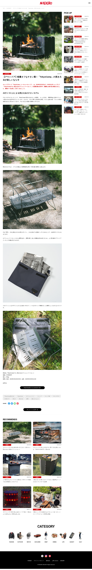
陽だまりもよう (35, 398)
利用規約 (30, 560)
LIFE (63, 542)
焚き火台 (21, 398)
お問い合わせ (55, 560)
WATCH (29, 542)
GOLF (80, 542)
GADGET (72, 542)
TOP (4, 8)
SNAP (46, 542)
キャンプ (40, 396)
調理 (27, 398)
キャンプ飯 (47, 396)
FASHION (11, 542)
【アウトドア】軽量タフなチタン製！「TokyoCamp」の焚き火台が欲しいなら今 (28, 8)
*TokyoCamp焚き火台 (9, 396)
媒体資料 (62, 560)
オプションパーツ (30, 396)
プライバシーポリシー (39, 560)
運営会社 (48, 560)
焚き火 (14, 398)
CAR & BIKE (37, 542)
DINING (54, 542)
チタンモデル (56, 396)
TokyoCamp (20, 396)
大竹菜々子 (6, 398)
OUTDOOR (9, 8)
